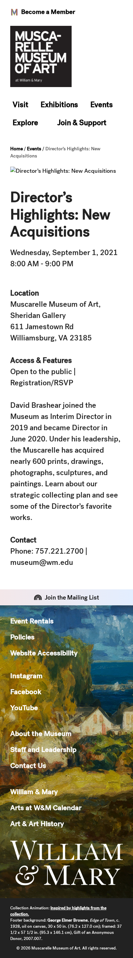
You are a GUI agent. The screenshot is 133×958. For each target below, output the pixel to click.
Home (16, 149)
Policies (22, 636)
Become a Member (48, 11)
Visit (20, 105)
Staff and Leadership (43, 749)
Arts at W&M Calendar (46, 807)
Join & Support (81, 123)
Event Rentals (32, 620)
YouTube (24, 707)
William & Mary (34, 791)
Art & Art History (37, 823)
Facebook (25, 691)
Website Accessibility (43, 652)
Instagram (26, 675)
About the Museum (41, 733)
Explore (25, 123)
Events (101, 105)
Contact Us (28, 765)
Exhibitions (59, 105)
